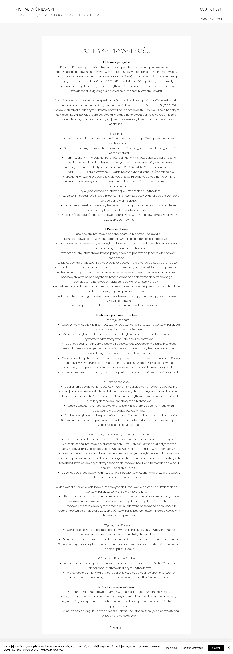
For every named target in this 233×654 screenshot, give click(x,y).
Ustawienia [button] (170, 648)
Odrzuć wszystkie (193, 648)
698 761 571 (210, 9)
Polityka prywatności (52, 649)
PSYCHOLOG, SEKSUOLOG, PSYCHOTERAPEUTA (57, 15)
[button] (210, 18)
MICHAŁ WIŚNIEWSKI (34, 9)
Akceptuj (216, 648)
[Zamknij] (228, 648)
